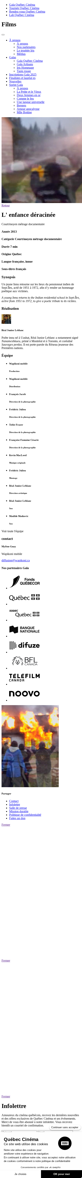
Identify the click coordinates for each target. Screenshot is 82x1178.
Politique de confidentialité (25, 814)
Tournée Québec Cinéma (24, 8)
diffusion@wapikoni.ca (16, 560)
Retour (6, 205)
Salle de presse (18, 808)
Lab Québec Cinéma (21, 15)
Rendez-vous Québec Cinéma (27, 11)
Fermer (6, 824)
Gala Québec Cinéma (22, 4)
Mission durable (18, 811)
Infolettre (14, 804)
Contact (13, 801)
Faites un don (17, 818)
